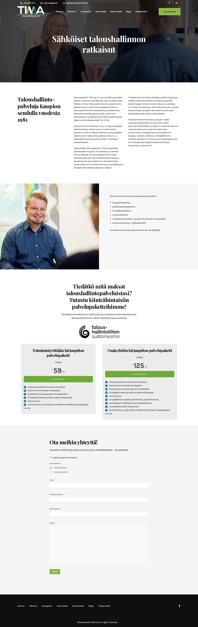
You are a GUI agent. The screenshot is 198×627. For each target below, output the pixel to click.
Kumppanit (86, 11)
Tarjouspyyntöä (61, 472)
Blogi (128, 11)
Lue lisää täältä (58, 379)
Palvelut (71, 11)
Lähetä (55, 571)
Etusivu (59, 11)
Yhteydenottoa (60, 468)
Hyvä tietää (100, 11)
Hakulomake (116, 11)
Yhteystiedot (141, 11)
